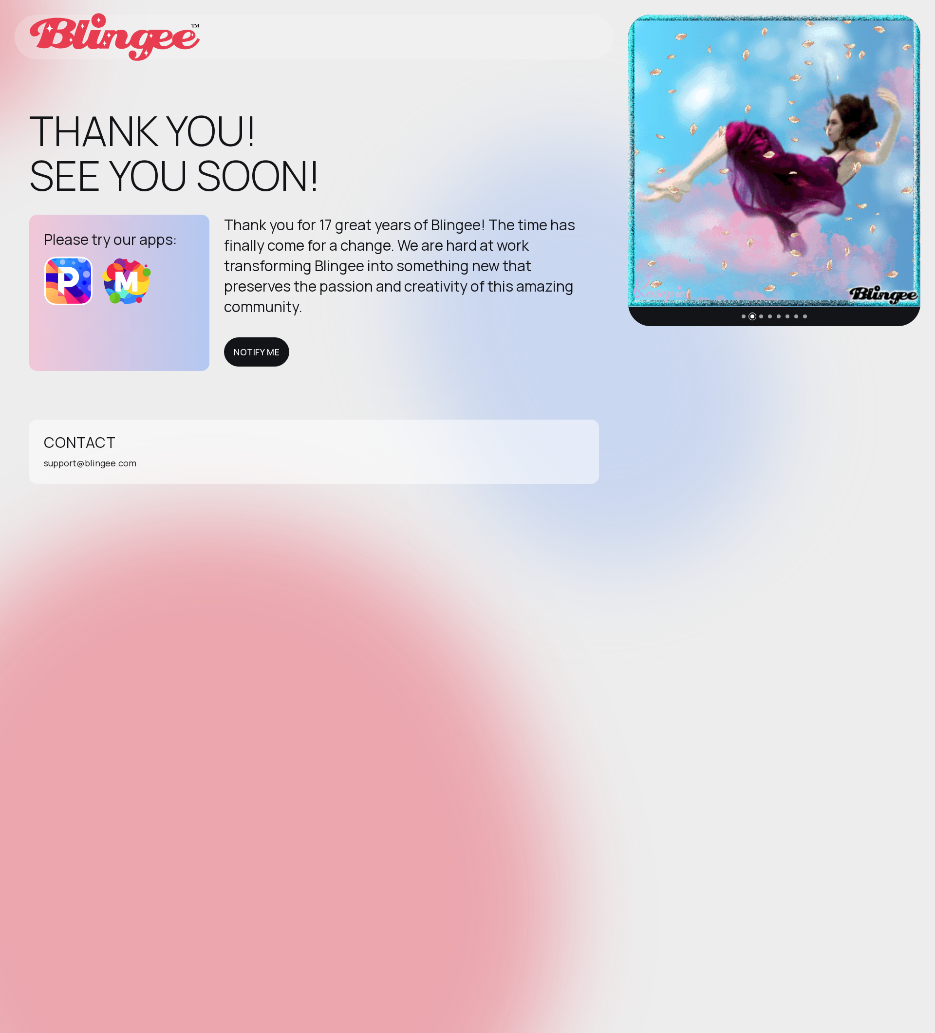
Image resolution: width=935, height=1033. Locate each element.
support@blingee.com (90, 463)
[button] (744, 316)
